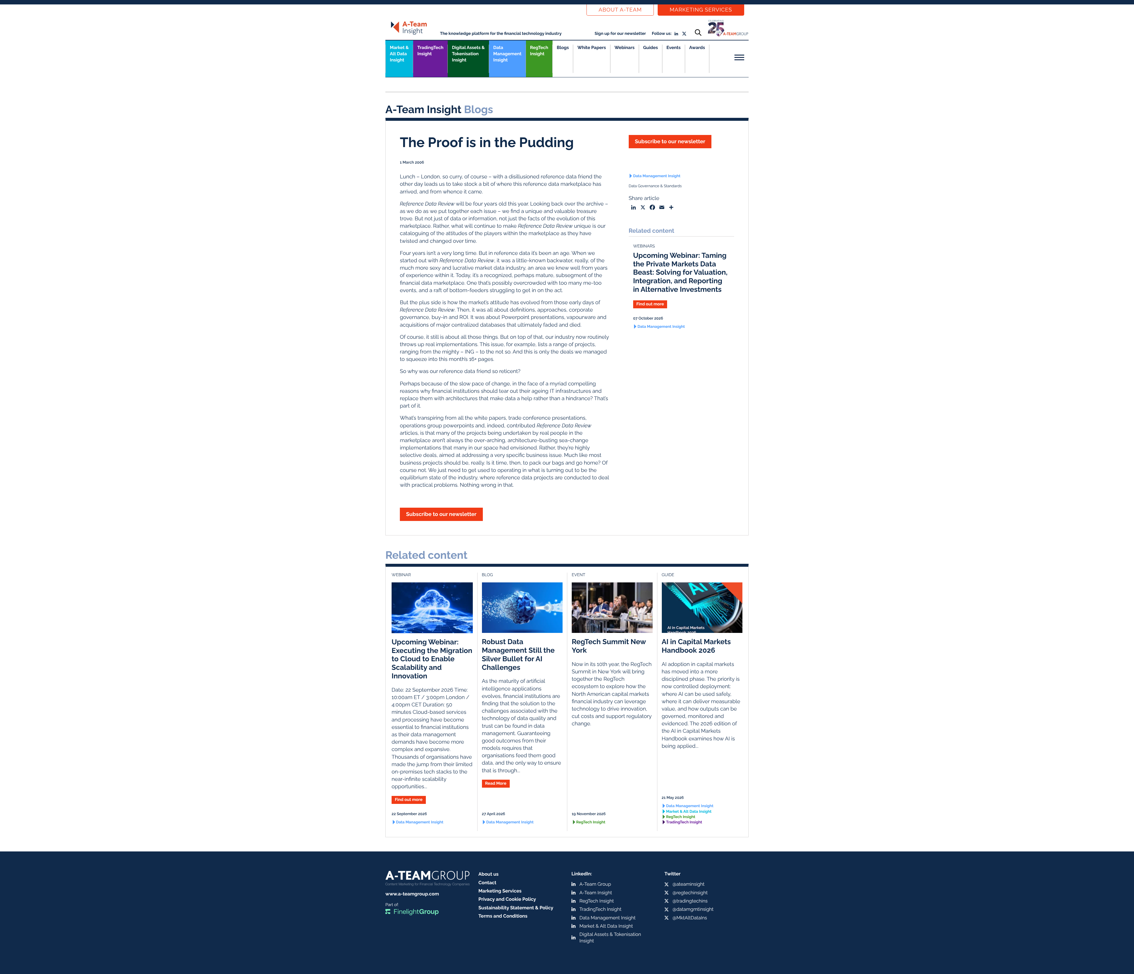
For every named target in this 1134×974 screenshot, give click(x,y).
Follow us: (662, 33)
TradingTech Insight (430, 50)
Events (674, 47)
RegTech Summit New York (609, 645)
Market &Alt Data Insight (399, 54)
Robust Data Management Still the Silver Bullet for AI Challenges (518, 654)
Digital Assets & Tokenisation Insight (468, 54)
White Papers (591, 47)
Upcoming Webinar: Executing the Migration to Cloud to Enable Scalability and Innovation (432, 659)
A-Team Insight (595, 892)
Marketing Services (701, 10)
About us (488, 874)
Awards (697, 47)
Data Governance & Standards (655, 186)
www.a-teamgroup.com (412, 894)
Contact (487, 882)
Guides (650, 47)
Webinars (625, 47)
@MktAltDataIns (689, 918)
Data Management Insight (507, 54)
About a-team (620, 10)
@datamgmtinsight (692, 909)
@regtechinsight (690, 892)
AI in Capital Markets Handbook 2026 (696, 645)
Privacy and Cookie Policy (507, 899)
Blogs (563, 47)
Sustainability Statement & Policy (515, 908)
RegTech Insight (539, 50)
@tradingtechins (690, 901)
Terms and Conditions (502, 916)
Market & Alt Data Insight (689, 812)
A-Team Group (595, 884)
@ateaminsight (688, 884)
